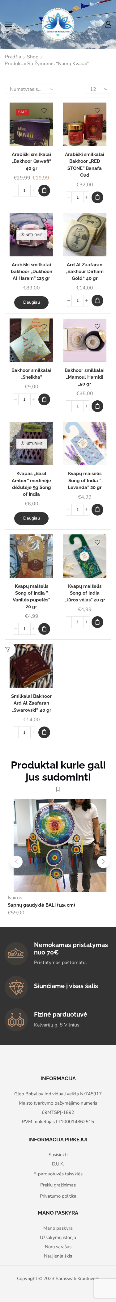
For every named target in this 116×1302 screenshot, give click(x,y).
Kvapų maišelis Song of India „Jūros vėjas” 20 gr (84, 593)
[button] (44, 190)
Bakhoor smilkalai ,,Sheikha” (31, 374)
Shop (32, 56)
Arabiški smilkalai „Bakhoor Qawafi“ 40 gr (31, 161)
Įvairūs (15, 897)
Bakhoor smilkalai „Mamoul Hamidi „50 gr (85, 377)
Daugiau (31, 302)
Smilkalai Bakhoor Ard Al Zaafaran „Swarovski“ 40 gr (31, 702)
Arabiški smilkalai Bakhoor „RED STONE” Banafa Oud (84, 165)
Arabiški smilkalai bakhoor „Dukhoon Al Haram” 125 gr (31, 271)
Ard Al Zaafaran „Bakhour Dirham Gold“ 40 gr (85, 271)
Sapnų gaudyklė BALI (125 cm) (41, 905)
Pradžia (13, 56)
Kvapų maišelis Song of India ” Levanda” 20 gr (85, 480)
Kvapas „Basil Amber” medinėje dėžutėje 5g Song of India (31, 484)
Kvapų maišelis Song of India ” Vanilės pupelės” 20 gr (31, 596)
